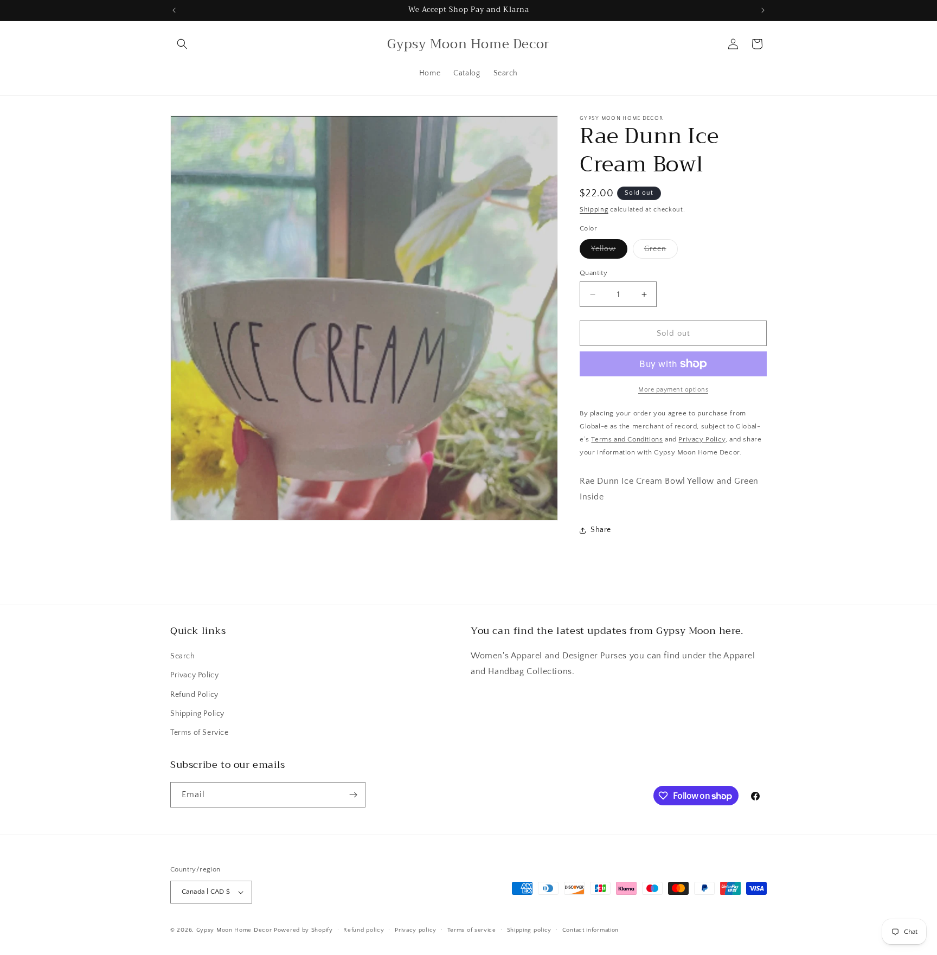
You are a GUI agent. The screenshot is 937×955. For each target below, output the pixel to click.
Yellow (609, 251)
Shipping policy (529, 930)
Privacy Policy (194, 675)
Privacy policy (416, 930)
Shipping (594, 209)
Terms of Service (199, 732)
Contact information (590, 930)
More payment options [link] (673, 389)
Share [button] (601, 529)
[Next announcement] (763, 10)
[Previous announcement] (174, 10)
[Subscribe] (353, 794)
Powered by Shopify (303, 930)
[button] (182, 44)
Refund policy (363, 930)
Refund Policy (194, 694)
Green (661, 251)
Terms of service (471, 930)
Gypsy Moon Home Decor (234, 930)
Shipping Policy (197, 713)
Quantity (593, 273)
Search (182, 656)
